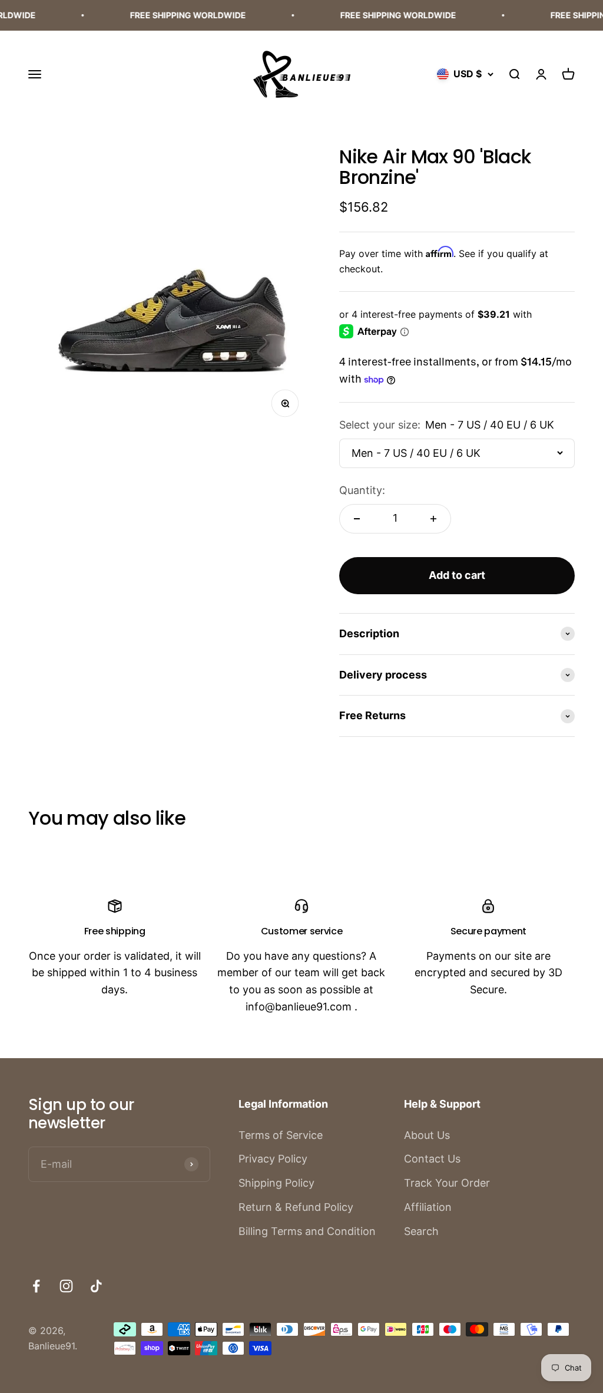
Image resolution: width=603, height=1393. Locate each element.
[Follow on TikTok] (96, 1286)
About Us (427, 1135)
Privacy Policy (272, 1158)
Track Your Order (447, 1183)
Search (421, 1231)
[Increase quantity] (433, 519)
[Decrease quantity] (357, 519)
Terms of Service (280, 1135)
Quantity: (362, 490)
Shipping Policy (276, 1183)
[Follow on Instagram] (66, 1286)
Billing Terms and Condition (307, 1231)
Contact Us (432, 1158)
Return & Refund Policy (295, 1207)
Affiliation (428, 1207)
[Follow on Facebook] (36, 1286)
